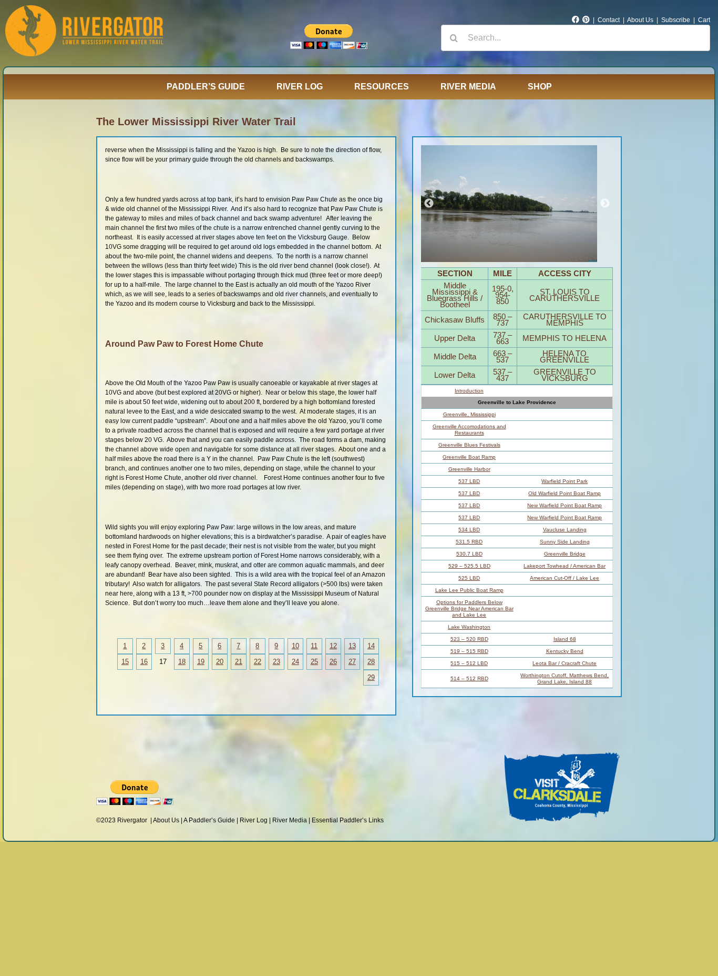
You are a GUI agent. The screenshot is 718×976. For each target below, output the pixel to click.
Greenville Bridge (565, 554)
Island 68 (564, 639)
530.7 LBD (469, 554)
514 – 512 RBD (469, 678)
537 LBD (469, 481)
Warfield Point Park (564, 481)
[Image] (509, 203)
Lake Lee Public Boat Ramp (469, 590)
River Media (289, 820)
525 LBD (469, 578)
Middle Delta (455, 356)
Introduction (469, 391)
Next (605, 203)
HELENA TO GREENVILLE (564, 356)
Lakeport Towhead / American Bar (565, 566)
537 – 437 (502, 375)
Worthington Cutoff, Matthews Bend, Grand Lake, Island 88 (564, 678)
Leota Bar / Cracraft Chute (564, 663)
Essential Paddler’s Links (348, 820)
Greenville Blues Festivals (469, 445)
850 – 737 (502, 319)
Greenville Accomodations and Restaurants (469, 430)
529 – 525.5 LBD (469, 566)
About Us (640, 20)
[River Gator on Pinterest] (586, 20)
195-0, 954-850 (503, 295)
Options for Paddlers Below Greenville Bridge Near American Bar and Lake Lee (469, 608)
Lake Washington (469, 627)
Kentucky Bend (564, 651)
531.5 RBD (469, 542)
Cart (704, 20)
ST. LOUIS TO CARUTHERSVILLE (564, 295)
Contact (609, 20)
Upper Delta (454, 338)
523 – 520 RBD (469, 639)
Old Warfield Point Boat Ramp (564, 493)
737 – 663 (502, 338)
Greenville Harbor (469, 469)
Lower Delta (454, 374)
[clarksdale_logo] (562, 750)
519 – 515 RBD (469, 651)
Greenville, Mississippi (469, 414)
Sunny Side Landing (565, 542)
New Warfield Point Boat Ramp (564, 505)
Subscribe (675, 20)
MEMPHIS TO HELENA (564, 338)
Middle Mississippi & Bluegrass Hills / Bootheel (455, 295)
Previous (429, 203)
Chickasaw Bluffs (455, 319)
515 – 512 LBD (469, 663)
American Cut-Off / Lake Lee (564, 578)
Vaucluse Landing (565, 529)
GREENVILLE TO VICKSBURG (565, 375)
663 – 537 (502, 356)
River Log (254, 820)
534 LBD (469, 529)
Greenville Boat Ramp (469, 457)
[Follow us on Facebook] (575, 20)
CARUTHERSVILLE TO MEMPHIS (565, 319)
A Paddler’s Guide (209, 820)
